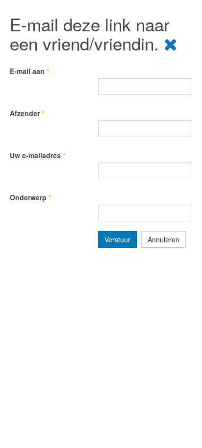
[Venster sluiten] (170, 43)
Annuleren (163, 239)
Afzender (27, 113)
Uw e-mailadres (37, 155)
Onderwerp (30, 197)
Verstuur (117, 239)
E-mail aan (29, 71)
